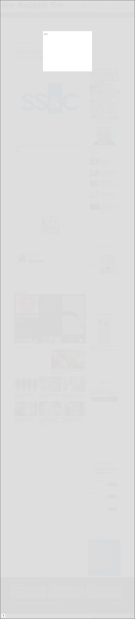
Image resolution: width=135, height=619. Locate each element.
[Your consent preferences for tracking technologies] (3, 615)
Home (46, 34)
